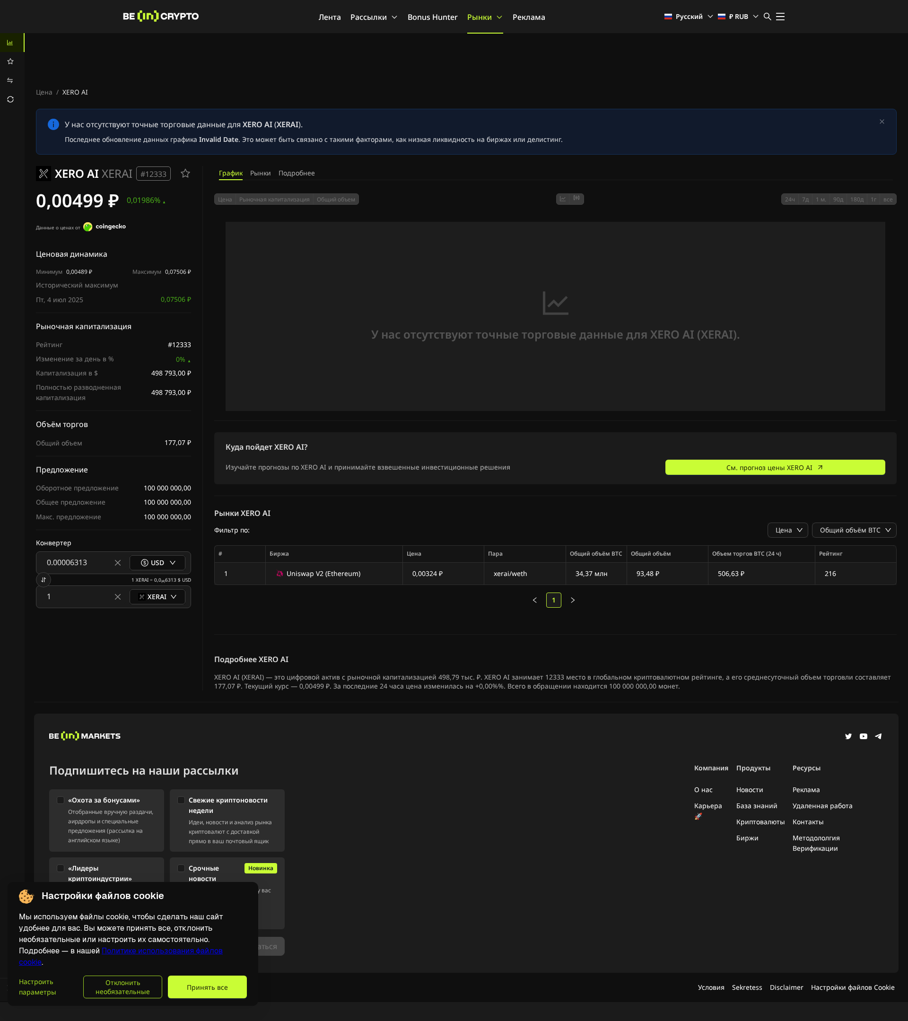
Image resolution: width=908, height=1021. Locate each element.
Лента (330, 17)
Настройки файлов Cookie (853, 987)
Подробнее (297, 172)
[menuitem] (12, 42)
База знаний (756, 805)
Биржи (747, 837)
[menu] (12, 71)
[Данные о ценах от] (104, 228)
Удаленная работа (823, 805)
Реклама (529, 17)
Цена (44, 91)
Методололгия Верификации (816, 843)
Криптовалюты (760, 821)
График (231, 172)
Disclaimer (786, 987)
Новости (749, 789)
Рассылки (368, 17)
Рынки (479, 17)
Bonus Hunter (433, 17)
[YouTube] (863, 737)
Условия (711, 987)
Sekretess (747, 987)
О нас (703, 789)
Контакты (808, 821)
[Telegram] (878, 737)
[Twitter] (848, 737)
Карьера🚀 (708, 810)
